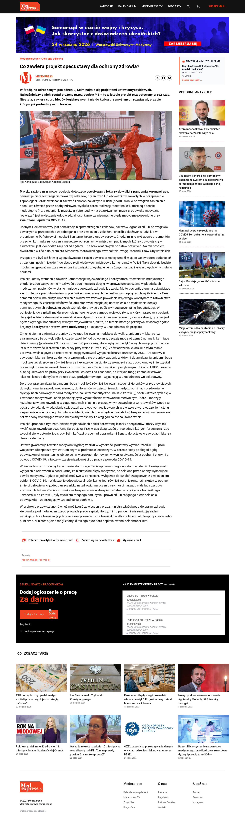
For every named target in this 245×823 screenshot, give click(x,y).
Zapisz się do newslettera (97, 540)
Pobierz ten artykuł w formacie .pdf (50, 540)
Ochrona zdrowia (52, 58)
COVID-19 (45, 560)
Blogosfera (129, 807)
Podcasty (174, 6)
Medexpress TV (132, 797)
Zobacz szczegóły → (192, 80)
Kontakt (162, 807)
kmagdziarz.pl (40, 811)
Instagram (198, 802)
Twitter (196, 792)
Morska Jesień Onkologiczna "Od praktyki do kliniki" (200, 67)
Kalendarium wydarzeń (136, 792)
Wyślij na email (132, 540)
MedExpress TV (152, 6)
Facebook (198, 797)
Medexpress (44, 76)
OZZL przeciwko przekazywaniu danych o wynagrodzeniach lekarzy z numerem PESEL (148, 750)
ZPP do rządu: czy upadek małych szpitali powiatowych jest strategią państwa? (37, 699)
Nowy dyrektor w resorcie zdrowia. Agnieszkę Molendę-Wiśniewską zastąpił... (199, 699)
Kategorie (106, 6)
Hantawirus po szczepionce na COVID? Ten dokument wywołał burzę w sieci (201, 234)
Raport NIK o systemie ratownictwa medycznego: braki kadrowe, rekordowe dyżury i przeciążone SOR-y (202, 750)
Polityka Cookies (166, 802)
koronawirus (30, 560)
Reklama (162, 792)
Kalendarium (127, 6)
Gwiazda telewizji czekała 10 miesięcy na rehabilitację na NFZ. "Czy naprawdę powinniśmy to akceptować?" (95, 750)
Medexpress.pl (29, 58)
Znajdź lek (129, 802)
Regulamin (25, 624)
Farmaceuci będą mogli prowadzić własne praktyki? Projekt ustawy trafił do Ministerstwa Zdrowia (148, 699)
